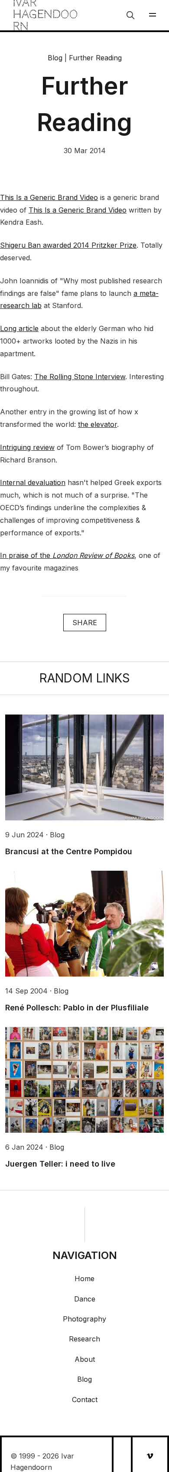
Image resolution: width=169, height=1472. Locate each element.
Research (84, 1338)
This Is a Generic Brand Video (49, 197)
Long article (19, 328)
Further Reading (95, 57)
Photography (84, 1319)
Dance (84, 1299)
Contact (85, 1399)
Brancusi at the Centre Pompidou (68, 851)
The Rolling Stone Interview (79, 376)
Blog (55, 57)
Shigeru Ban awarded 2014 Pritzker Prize (68, 245)
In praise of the (67, 555)
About (85, 1359)
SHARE (84, 622)
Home (84, 1278)
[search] (130, 15)
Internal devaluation (32, 482)
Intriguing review (27, 447)
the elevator (97, 424)
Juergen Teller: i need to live (60, 1163)
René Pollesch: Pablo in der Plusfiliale (77, 1007)
